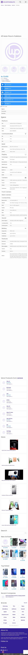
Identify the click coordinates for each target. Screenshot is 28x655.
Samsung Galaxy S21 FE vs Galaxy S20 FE (15, 595)
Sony (23, 614)
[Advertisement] (14, 20)
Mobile (7, 79)
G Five (5, 617)
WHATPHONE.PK (6, 654)
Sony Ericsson (5, 614)
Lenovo (20, 378)
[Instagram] (6, 650)
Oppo (23, 606)
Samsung (5, 606)
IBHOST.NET (22, 654)
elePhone (14, 609)
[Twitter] (5, 650)
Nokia (14, 614)
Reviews (3, 113)
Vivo (14, 606)
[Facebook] (1, 650)
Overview (3, 111)
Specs (3, 109)
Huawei (23, 609)
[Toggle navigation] (25, 2)
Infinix (5, 620)
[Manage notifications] (3, 652)
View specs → (10, 384)
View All (25, 602)
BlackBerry (5, 609)
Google (5, 623)
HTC (23, 611)
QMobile (23, 620)
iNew (14, 617)
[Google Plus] (3, 650)
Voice (14, 611)
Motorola (23, 617)
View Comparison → (10, 597)
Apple (5, 611)
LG (14, 620)
